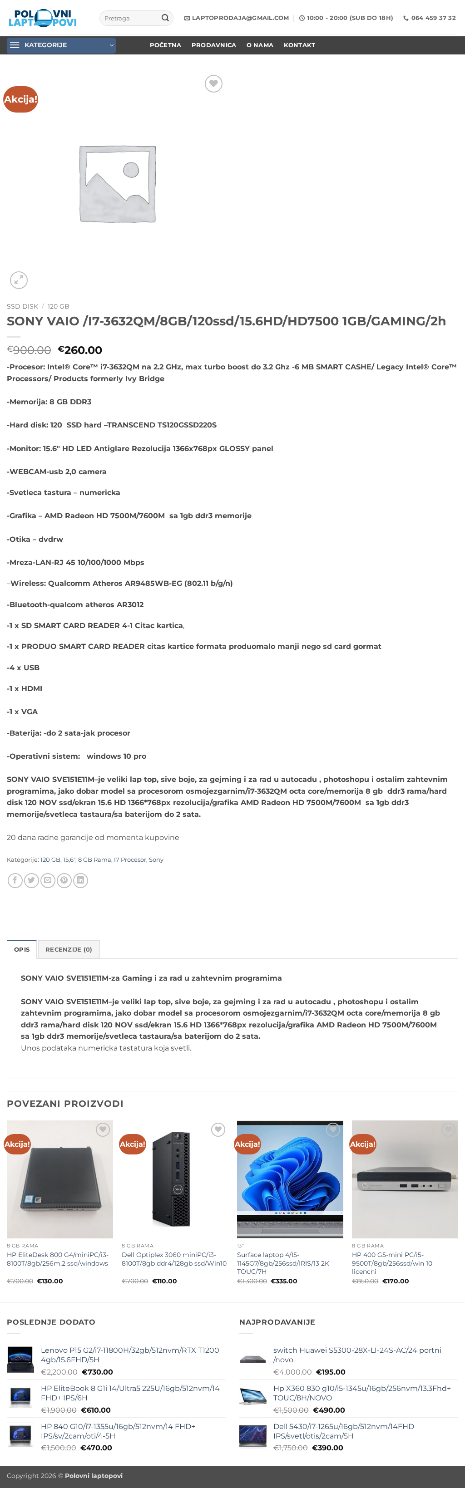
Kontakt (300, 45)
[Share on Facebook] (15, 880)
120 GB (58, 306)
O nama (260, 45)
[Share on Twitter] (31, 880)
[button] (61, 46)
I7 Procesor (130, 859)
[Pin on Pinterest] (64, 880)
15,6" (69, 859)
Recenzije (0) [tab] (68, 949)
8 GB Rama (94, 859)
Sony (156, 859)
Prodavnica (214, 45)
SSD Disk (22, 306)
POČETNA (166, 45)
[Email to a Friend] (47, 880)
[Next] (458, 1210)
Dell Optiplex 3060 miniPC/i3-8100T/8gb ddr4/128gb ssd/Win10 (174, 1259)
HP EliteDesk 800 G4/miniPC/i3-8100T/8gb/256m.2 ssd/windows (58, 1259)
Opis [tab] (22, 949)
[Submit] (165, 18)
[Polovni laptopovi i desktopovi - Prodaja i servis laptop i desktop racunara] (42, 18)
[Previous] (7, 1210)
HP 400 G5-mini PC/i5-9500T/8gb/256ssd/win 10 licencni (392, 1263)
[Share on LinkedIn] (80, 880)
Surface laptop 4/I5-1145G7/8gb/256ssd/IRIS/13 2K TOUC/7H (283, 1263)
